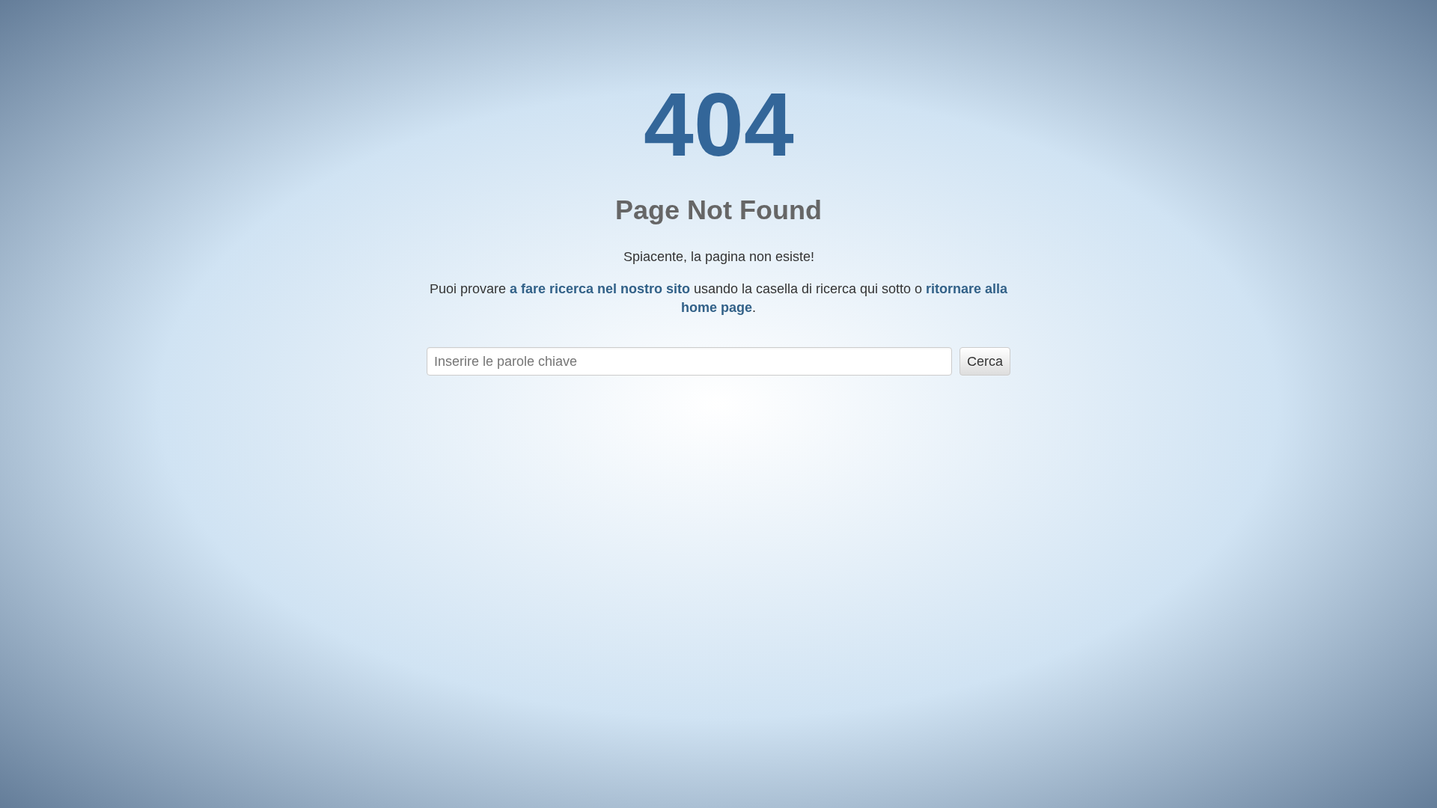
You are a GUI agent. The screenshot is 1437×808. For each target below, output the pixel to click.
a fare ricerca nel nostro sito (600, 288)
